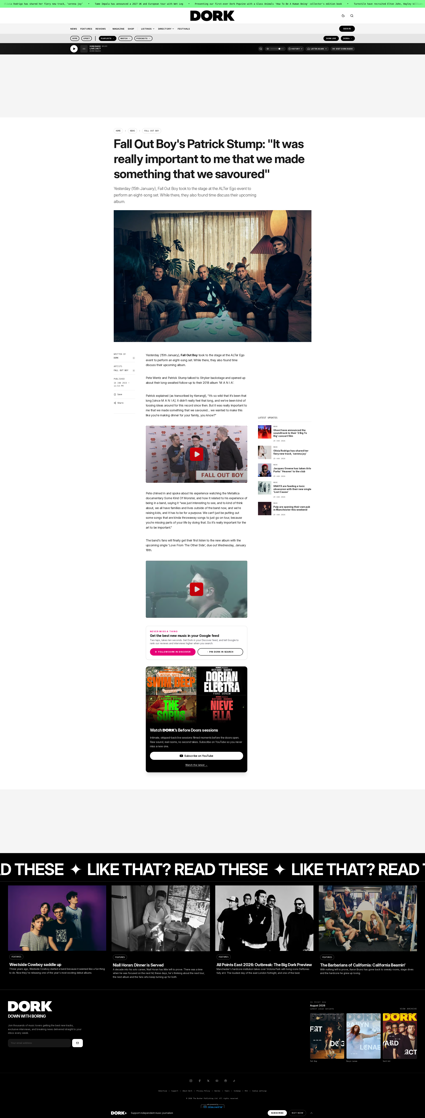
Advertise (162, 1091)
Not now (297, 1113)
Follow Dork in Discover (172, 652)
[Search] (352, 16)
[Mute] (268, 49)
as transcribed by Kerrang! (188, 395)
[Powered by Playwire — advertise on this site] (212, 1107)
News (132, 131)
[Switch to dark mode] (343, 16)
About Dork (187, 1091)
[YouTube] (217, 1080)
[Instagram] (191, 1080)
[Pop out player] (260, 48)
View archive (408, 1009)
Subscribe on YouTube (198, 755)
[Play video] (196, 454)
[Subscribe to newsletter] (77, 1043)
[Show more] (311, 1113)
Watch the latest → (196, 764)
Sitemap (237, 1091)
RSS (246, 1091)
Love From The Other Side (187, 545)
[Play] (74, 48)
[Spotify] (225, 1080)
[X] (208, 1080)
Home (118, 131)
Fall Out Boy (121, 370)
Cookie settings (259, 1091)
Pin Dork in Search (220, 652)
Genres (217, 1091)
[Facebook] (199, 1080)
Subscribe (277, 1113)
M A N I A (226, 382)
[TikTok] (234, 1080)
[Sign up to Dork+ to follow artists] (133, 358)
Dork (116, 358)
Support (174, 1091)
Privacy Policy (203, 1091)
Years (227, 1091)
